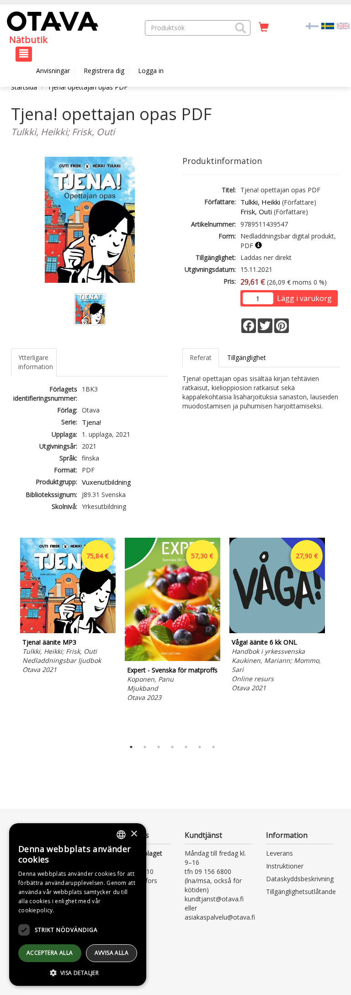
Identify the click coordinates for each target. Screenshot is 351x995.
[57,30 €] (172, 658)
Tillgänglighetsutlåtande (301, 891)
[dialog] (77, 904)
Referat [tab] (201, 357)
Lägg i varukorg (304, 298)
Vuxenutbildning (106, 482)
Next (335, 636)
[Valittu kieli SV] (327, 25)
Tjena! (91, 422)
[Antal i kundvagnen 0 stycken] (263, 27)
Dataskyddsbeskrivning (300, 878)
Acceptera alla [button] (50, 953)
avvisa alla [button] (111, 953)
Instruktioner (284, 866)
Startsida (24, 87)
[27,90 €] (277, 630)
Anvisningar (53, 70)
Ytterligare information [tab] (35, 362)
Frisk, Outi (256, 211)
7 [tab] (213, 747)
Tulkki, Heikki (260, 201)
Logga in (151, 70)
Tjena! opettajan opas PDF (88, 87)
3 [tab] (158, 747)
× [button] (133, 834)
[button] (240, 27)
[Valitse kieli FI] (312, 25)
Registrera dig (104, 70)
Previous (8, 636)
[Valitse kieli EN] (343, 25)
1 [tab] (131, 747)
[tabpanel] (68, 607)
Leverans (279, 853)
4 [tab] (172, 747)
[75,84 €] (68, 630)
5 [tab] (186, 747)
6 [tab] (199, 747)
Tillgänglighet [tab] (246, 357)
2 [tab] (144, 747)
